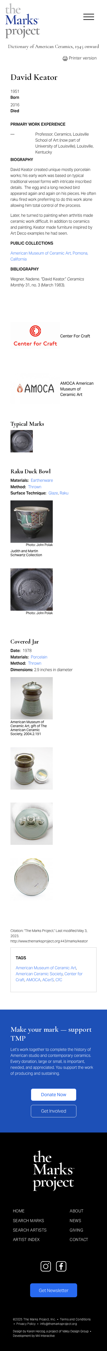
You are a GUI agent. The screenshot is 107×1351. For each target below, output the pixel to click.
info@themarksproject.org (58, 1324)
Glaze (53, 493)
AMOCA (33, 979)
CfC (58, 979)
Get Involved (53, 1111)
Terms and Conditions (75, 1319)
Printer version (82, 58)
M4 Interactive (45, 1336)
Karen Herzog (36, 1331)
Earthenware (42, 480)
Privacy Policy (26, 1324)
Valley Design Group (75, 1331)
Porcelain (39, 657)
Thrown (34, 486)
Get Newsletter (53, 1290)
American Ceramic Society (39, 973)
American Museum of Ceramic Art (46, 968)
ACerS (48, 979)
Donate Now (53, 1094)
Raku (64, 493)
